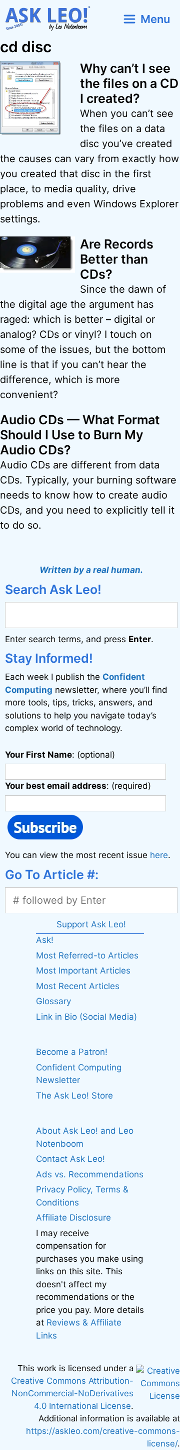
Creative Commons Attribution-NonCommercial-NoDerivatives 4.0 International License (72, 1393)
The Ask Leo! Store (74, 1096)
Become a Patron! (72, 1052)
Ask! (45, 940)
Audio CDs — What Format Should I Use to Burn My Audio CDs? (80, 434)
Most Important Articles (83, 970)
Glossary (53, 1001)
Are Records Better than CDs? (117, 259)
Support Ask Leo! (91, 924)
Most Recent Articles (78, 986)
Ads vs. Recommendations (90, 1174)
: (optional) (60, 755)
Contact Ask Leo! (70, 1159)
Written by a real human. (91, 570)
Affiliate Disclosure (73, 1218)
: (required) (78, 786)
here (159, 855)
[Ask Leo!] (51, 19)
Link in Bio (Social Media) (86, 1017)
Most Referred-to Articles (87, 955)
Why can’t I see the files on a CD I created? (129, 83)
